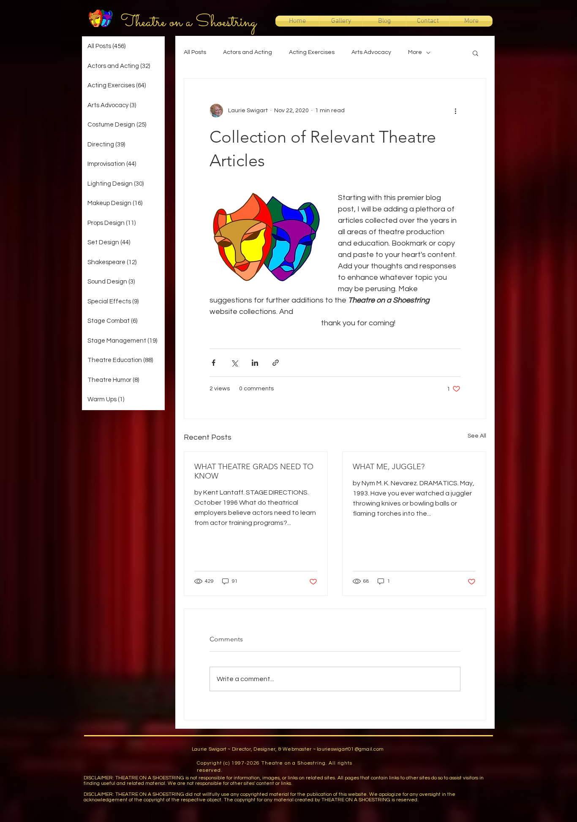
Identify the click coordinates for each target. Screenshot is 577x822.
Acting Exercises (312, 52)
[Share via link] (276, 363)
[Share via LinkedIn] (255, 363)
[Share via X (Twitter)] (234, 363)
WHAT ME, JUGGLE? (389, 466)
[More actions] (455, 110)
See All (477, 436)
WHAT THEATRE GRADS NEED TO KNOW (253, 471)
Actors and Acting (247, 52)
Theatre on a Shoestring (188, 22)
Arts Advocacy (371, 52)
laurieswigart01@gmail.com (350, 749)
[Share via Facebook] (214, 363)
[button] (475, 52)
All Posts (195, 52)
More (415, 52)
